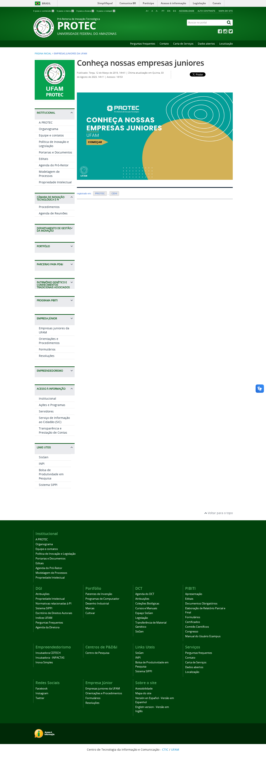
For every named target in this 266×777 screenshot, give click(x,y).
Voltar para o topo (220, 513)
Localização (226, 43)
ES (174, 11)
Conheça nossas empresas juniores (140, 62)
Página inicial (43, 53)
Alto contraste (206, 10)
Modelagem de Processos (49, 174)
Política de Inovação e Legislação (56, 554)
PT (163, 11)
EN (168, 11)
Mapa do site (226, 10)
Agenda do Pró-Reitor (54, 165)
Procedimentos (49, 207)
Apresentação (193, 594)
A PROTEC (46, 122)
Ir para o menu (65, 11)
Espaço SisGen (144, 613)
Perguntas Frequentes (49, 622)
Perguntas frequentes (142, 43)
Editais (43, 159)
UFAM (175, 749)
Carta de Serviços (183, 43)
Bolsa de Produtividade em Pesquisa (51, 474)
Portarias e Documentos (55, 152)
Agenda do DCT (144, 594)
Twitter (40, 698)
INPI (41, 464)
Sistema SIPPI (48, 485)
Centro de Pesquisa (97, 653)
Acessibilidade (186, 10)
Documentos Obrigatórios (201, 603)
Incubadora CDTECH (48, 653)
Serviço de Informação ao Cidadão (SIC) (54, 420)
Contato (164, 43)
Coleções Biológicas (147, 603)
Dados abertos (206, 43)
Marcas (89, 608)
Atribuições (42, 594)
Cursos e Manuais (146, 608)
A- (157, 11)
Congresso (191, 631)
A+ (147, 11)
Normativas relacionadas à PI (53, 603)
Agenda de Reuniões (53, 213)
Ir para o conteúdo (43, 11)
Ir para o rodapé (106, 11)
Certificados (192, 622)
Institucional (47, 398)
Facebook (42, 688)
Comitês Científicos (197, 627)
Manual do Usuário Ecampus (202, 636)
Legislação (141, 618)
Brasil (46, 3)
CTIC (165, 749)
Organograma (48, 129)
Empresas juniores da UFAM (102, 688)
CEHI (114, 193)
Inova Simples (44, 662)
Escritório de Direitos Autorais (54, 613)
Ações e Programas (52, 405)
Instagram (42, 693)
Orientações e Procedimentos (49, 341)
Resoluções (46, 356)
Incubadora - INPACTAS (50, 657)
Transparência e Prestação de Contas (53, 430)
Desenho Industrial (97, 603)
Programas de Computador (102, 599)
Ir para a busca (85, 11)
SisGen (43, 457)
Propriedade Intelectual (55, 182)
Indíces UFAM (44, 618)
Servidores (46, 411)
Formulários (47, 349)
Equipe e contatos (51, 135)
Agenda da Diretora (47, 627)
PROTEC (100, 193)
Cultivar (90, 613)
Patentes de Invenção (98, 594)
